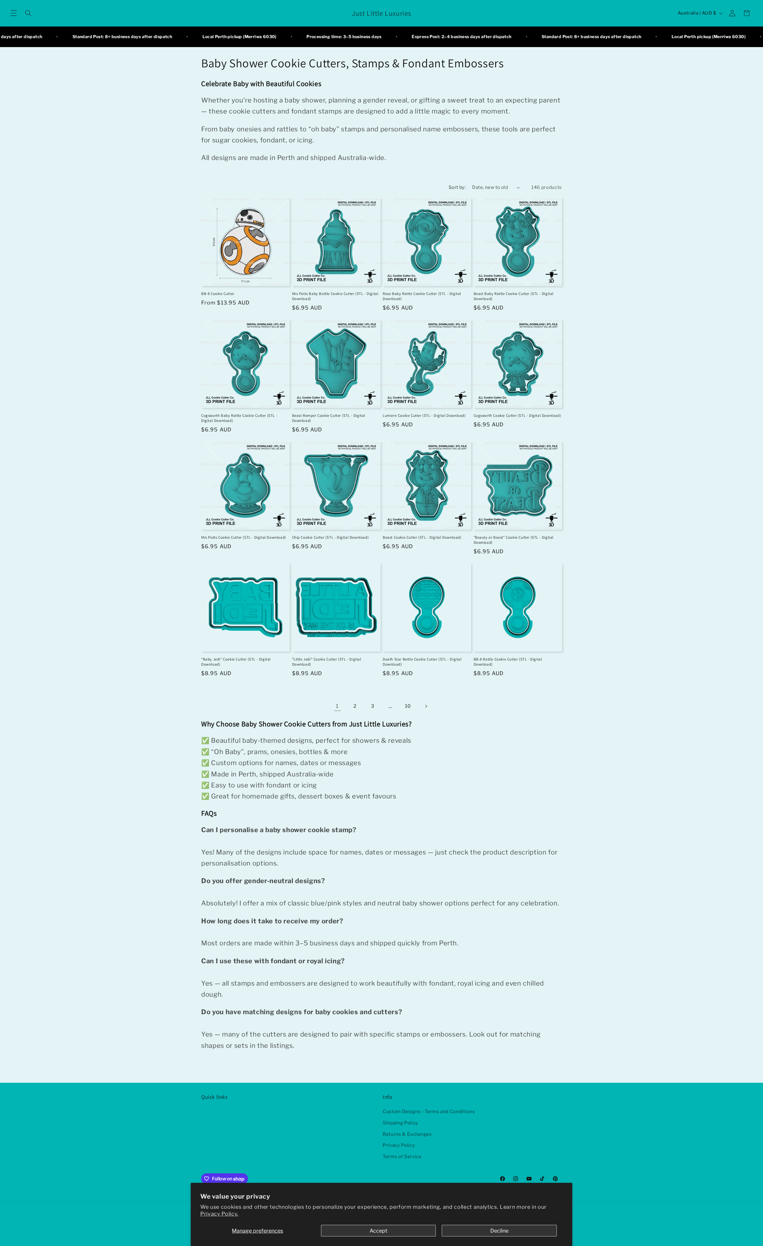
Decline (499, 1231)
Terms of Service (402, 1156)
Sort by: (457, 187)
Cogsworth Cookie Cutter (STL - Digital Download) (517, 415)
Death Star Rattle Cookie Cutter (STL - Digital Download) (422, 662)
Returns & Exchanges (407, 1134)
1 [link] (337, 706)
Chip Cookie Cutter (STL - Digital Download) (330, 537)
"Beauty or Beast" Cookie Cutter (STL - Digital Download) (514, 540)
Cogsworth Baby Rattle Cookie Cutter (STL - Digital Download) (239, 418)
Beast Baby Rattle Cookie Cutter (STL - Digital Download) (514, 296)
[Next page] (425, 706)
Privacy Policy (399, 1145)
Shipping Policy (400, 1123)
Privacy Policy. (219, 1214)
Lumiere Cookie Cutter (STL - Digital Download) (424, 415)
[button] (14, 13)
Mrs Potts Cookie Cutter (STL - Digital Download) (243, 537)
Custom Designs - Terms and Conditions (429, 1112)
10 (408, 706)
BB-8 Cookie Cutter (217, 293)
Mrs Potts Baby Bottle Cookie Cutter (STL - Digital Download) (335, 296)
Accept (378, 1231)
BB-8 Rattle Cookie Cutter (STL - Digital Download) (508, 662)
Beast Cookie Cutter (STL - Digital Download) (422, 537)
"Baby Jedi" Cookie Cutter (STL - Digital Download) (236, 662)
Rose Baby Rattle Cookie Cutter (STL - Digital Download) (422, 296)
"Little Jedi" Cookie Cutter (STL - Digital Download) (326, 662)
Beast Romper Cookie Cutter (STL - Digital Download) (328, 418)
